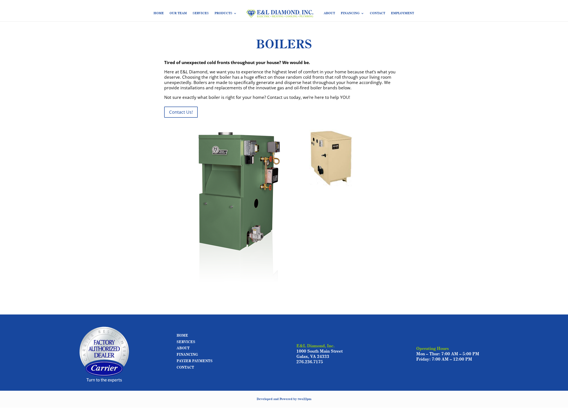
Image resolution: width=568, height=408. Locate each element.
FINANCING (350, 13)
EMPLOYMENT (402, 13)
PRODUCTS (223, 13)
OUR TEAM (178, 13)
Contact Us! (181, 112)
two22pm (304, 399)
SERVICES (201, 13)
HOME (159, 13)
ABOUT (329, 13)
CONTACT (377, 13)
